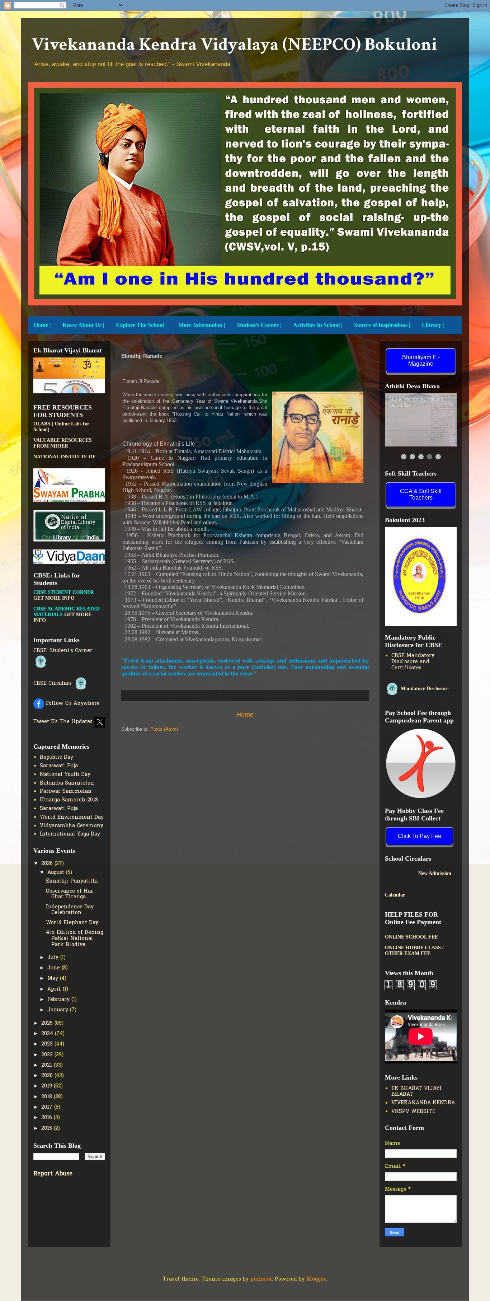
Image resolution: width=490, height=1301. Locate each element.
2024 (48, 1034)
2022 (48, 1055)
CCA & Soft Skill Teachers (421, 494)
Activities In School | (318, 325)
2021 (47, 1065)
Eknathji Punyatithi (72, 881)
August (56, 872)
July (53, 957)
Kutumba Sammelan (67, 783)
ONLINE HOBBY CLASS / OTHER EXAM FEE (414, 950)
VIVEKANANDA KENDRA (423, 1103)
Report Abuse (52, 1174)
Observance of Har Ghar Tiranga (69, 894)
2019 (47, 1086)
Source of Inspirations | (382, 325)
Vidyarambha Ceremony (71, 826)
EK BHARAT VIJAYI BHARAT (416, 1092)
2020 (48, 1076)
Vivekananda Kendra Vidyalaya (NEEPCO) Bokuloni (234, 44)
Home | (42, 325)
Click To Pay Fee (419, 836)
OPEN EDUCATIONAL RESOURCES (59, 450)
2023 (48, 1044)
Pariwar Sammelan (65, 791)
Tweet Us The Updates (63, 722)
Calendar (395, 895)
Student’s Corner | (259, 325)
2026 (48, 863)
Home (245, 714)
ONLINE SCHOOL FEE (411, 937)
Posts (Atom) (164, 729)
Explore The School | (141, 325)
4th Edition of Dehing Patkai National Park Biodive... (74, 939)
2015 (47, 1128)
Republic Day (56, 757)
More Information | (201, 325)
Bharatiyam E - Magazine (421, 360)
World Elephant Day (72, 923)
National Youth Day (65, 774)
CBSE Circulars (53, 683)
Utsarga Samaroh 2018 (69, 800)
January (58, 1010)
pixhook (261, 1279)
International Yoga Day (70, 834)
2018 (47, 1097)
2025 (48, 1023)
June (54, 968)
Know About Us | (83, 325)
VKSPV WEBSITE (413, 1111)
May (53, 978)
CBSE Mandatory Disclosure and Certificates (412, 662)
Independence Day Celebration (70, 910)
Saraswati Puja (59, 766)
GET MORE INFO (77, 616)
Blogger (316, 1279)
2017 (47, 1107)
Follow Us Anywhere (72, 703)
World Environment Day (72, 817)
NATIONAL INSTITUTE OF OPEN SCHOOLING (64, 433)
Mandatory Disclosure (423, 688)
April (55, 989)
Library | (433, 325)
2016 (47, 1118)
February (59, 999)
